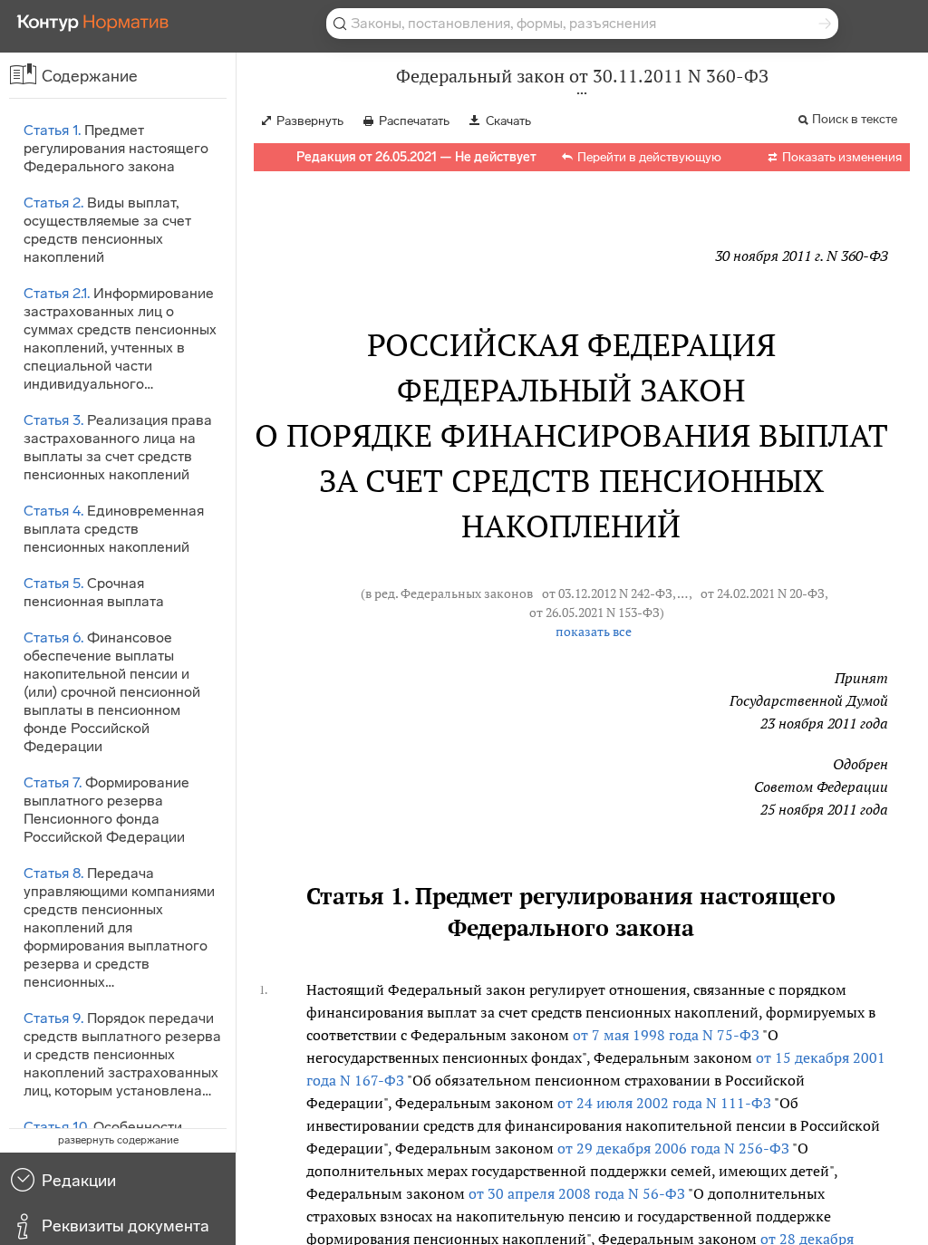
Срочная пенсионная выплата (94, 592)
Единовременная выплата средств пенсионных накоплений (114, 528)
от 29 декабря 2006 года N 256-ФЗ (673, 1148)
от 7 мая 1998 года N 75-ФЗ (666, 1035)
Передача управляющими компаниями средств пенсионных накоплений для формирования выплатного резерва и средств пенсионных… (119, 927)
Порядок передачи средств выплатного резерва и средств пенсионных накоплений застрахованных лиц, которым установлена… (122, 1054)
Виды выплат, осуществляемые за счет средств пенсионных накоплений (107, 229)
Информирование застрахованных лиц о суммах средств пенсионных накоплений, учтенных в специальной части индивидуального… (120, 338)
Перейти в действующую (649, 157)
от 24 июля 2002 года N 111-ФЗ (664, 1103)
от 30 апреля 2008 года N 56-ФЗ (577, 1193)
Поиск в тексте (854, 119)
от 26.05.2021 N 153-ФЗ (594, 612)
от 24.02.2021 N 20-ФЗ (763, 593)
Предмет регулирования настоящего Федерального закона (116, 148)
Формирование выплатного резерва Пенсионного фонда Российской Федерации (106, 809)
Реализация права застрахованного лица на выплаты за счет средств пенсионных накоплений (118, 447)
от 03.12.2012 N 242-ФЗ (607, 593)
